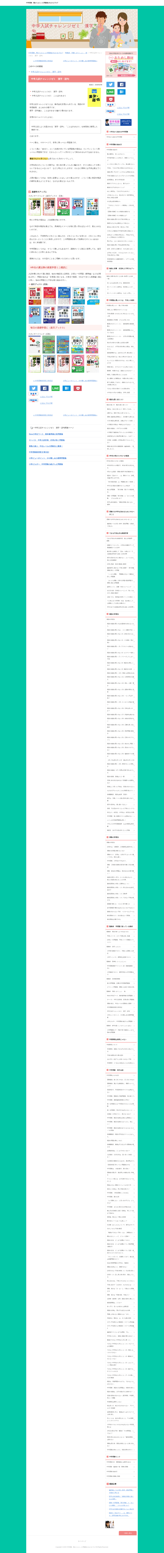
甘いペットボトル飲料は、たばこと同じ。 (120, 293)
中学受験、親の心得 (113, 1197)
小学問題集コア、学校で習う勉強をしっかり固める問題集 (120, 1031)
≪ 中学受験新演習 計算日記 (43, 61)
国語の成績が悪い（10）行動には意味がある (120, 673)
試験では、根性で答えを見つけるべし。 (119, 413)
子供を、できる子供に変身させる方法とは (120, 168)
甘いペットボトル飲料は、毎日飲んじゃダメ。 (120, 288)
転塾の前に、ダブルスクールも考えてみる (120, 367)
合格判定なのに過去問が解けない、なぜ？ (120, 436)
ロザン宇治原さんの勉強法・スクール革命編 (120, 1322)
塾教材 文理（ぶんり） (114, 946)
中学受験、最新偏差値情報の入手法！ (118, 1100)
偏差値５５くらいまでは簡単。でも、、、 (120, 1332)
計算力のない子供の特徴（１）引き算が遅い (120, 1270)
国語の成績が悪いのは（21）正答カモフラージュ (120, 739)
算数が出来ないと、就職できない (117, 1267)
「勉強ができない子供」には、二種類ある (120, 1232)
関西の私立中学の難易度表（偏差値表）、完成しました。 (120, 448)
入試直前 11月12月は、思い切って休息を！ (119, 1156)
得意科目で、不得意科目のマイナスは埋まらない (120, 1091)
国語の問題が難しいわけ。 (115, 1140)
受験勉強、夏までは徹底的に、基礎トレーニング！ (120, 1085)
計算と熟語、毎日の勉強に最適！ (117, 564)
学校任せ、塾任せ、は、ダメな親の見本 (119, 1318)
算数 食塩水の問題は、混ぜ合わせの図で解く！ (120, 872)
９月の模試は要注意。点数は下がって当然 (120, 421)
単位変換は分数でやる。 (114, 919)
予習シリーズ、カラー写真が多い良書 (118, 936)
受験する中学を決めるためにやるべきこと (119, 519)
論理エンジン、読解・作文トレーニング (119, 587)
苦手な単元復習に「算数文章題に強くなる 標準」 (120, 503)
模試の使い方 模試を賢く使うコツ (117, 405)
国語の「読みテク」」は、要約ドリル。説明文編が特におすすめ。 (120, 477)
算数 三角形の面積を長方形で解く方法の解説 (120, 866)
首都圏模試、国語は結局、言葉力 (117, 794)
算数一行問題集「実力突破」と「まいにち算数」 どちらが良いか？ (120, 497)
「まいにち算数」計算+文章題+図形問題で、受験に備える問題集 (120, 582)
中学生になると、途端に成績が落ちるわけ (120, 1336)
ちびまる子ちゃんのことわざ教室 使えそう (120, 790)
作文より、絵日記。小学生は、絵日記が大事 (120, 812)
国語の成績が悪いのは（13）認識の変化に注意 (120, 691)
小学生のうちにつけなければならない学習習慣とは (120, 1426)
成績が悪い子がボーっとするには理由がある (120, 172)
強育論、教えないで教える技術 (116, 1217)
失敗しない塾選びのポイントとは (117, 310)
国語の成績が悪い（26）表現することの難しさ (120, 765)
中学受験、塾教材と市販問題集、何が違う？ (120, 1096)
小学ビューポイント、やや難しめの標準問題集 (47, 458)
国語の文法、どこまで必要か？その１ (118, 1240)
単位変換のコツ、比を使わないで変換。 (119, 915)
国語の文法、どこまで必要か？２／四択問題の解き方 (120, 1245)
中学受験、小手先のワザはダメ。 (117, 861)
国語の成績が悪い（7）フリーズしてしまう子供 (120, 658)
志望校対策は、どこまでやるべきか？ (118, 1151)
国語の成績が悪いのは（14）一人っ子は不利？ (120, 697)
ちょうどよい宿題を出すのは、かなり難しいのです (120, 362)
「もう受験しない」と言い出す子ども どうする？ (120, 1202)
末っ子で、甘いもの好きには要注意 (118, 1306)
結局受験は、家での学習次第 (116, 179)
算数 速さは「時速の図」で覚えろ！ (118, 1295)
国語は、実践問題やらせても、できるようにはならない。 (120, 1383)
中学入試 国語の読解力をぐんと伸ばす (118, 486)
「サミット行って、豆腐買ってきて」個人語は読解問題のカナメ (120, 1258)
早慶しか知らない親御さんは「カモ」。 (119, 1314)
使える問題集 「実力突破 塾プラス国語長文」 (120, 491)
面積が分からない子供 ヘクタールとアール (120, 911)
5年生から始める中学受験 (114, 137)
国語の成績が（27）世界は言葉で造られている (120, 771)
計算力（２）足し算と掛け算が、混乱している (120, 1276)
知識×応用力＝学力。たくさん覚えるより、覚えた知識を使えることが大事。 (120, 878)
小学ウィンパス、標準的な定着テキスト (119, 957)
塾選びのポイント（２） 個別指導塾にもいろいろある (120, 331)
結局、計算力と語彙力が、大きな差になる (120, 249)
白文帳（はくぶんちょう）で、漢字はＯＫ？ (120, 1225)
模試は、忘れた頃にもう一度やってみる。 (120, 409)
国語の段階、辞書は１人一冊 (116, 776)
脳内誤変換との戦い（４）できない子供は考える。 (120, 899)
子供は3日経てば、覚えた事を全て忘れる (119, 357)
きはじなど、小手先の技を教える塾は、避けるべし (120, 348)
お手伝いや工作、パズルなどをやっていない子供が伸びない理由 (120, 254)
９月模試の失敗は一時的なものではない (119, 424)
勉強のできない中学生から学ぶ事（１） (119, 1340)
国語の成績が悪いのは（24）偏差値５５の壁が (120, 755)
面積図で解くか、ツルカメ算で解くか (118, 904)
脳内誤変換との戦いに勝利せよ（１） (118, 883)
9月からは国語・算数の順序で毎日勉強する (120, 471)
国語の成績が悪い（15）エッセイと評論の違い (120, 703)
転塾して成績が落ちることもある (117, 374)
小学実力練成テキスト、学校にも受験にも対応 (120, 952)
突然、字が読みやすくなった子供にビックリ (120, 808)
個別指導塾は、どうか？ (114, 1302)
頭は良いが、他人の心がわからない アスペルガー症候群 (120, 1407)
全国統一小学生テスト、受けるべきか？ (119, 1114)
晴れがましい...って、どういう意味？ (118, 1236)
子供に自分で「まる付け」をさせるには (119, 1285)
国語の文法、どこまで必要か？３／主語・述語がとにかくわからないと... (120, 1252)
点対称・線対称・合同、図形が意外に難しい (120, 1299)
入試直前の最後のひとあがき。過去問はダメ (120, 1161)
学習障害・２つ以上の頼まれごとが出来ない (120, 1063)
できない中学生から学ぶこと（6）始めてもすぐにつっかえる (120, 1370)
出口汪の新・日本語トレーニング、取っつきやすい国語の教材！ (120, 592)
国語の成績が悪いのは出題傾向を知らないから (120, 625)
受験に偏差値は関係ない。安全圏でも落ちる (120, 417)
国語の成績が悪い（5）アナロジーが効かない (120, 648)
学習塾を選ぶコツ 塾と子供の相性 (117, 305)
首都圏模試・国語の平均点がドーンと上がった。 (120, 1136)
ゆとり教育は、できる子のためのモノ (118, 191)
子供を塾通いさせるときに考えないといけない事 (120, 315)
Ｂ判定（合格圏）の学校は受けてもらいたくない (120, 441)
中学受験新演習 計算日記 (39, 452)
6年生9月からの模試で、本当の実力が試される (120, 467)
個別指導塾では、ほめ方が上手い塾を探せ (120, 353)
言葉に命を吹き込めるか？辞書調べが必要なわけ (120, 782)
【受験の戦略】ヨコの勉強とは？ (117, 215)
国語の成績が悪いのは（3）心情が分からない (120, 635)
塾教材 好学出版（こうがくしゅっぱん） (119, 1025)
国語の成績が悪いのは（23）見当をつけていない (120, 749)
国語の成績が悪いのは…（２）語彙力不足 (120, 630)
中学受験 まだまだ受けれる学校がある (119, 1207)
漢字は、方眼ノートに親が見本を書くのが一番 (120, 799)
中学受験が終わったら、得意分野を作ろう (120, 1450)
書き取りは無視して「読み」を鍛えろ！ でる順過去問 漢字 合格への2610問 (120, 553)
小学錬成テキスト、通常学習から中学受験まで (120, 973)
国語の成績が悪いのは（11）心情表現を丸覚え (120, 678)
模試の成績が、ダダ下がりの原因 (117, 428)
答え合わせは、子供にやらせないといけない (120, 1281)
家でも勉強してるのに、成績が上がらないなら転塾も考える (120, 384)
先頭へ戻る (128, 1533)
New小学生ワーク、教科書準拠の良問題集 (46, 434)
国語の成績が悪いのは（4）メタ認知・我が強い (120, 641)
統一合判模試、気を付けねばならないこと (120, 1110)
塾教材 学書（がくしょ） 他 (116, 991)
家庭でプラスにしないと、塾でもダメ (118, 183)
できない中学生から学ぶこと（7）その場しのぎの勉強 (120, 1376)
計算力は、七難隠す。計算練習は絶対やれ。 (120, 847)
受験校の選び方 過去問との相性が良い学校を (120, 1174)
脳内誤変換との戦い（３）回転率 (117, 893)
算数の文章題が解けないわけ (116, 851)
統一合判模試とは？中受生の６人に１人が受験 (120, 1105)
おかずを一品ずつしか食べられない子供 (119, 1059)
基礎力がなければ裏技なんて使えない (118, 223)
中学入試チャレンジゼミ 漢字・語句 (46, 72)
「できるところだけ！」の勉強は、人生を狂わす (120, 207)
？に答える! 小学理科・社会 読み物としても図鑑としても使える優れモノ (120, 602)
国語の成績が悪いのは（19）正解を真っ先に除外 (120, 726)
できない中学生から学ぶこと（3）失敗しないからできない (120, 1351)
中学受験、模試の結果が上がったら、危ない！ (120, 1123)
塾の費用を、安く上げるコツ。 (116, 154)
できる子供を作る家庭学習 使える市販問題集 (119, 540)
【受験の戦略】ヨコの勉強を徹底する (118, 211)
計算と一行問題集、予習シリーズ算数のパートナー (120, 941)
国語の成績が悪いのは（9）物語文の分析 (119, 669)
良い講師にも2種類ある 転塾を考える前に (120, 378)
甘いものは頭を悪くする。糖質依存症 (118, 283)
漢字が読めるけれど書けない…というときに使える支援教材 (120, 559)
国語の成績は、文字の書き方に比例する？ (120, 1391)
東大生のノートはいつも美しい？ (117, 1221)
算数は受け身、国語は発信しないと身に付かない (120, 1445)
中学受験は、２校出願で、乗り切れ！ (118, 1168)
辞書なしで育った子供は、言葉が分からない (120, 786)
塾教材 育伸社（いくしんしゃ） (117, 961)
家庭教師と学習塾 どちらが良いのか (118, 320)
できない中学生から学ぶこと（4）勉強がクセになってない (120, 1358)
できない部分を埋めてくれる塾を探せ (118, 388)
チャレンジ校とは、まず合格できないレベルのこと (120, 1180)
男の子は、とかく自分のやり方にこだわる (120, 241)
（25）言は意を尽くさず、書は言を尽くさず (120, 760)
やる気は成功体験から (113, 201)
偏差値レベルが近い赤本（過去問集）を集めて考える (120, 525)
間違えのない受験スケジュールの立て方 (119, 1185)
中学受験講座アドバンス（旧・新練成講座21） (120, 967)
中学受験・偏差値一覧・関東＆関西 (117, 1467)
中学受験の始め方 (112, 149)
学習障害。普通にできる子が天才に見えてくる (120, 1050)
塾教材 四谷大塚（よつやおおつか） (118, 931)
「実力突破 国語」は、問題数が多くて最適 (120, 482)
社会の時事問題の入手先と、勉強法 (118, 1263)
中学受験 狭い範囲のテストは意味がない (120, 816)
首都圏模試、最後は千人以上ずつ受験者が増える (120, 1146)
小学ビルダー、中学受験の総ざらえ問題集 (46, 464)
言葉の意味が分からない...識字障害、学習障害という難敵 (120, 1397)
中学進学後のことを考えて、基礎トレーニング (120, 159)
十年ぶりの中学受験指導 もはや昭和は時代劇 (120, 825)
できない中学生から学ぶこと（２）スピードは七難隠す (120, 1345)
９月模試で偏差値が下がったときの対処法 (120, 432)
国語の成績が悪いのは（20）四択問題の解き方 (120, 732)
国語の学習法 (111, 619)
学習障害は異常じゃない (114, 1402)
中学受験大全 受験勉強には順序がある (119, 1462)
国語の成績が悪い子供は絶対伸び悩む (118, 245)
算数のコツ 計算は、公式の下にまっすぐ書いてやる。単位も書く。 (120, 856)
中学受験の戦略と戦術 (113, 1476)
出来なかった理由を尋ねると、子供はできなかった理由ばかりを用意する (120, 236)
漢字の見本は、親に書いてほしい (117, 804)
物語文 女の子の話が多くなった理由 (118, 830)
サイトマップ (82, 1541)
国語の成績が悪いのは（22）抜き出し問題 (120, 743)
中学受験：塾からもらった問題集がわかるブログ (42, 3)
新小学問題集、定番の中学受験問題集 (118, 983)
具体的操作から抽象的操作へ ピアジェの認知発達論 (120, 260)
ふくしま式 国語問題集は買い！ (116, 820)
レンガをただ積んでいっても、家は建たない (120, 164)
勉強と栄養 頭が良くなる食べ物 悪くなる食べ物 (120, 277)
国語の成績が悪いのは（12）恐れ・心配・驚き (120, 684)
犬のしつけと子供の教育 (114, 1228)
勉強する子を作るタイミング (116, 187)
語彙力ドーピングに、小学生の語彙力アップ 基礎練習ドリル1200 (120, 546)
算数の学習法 (111, 842)
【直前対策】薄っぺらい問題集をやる (118, 1165)
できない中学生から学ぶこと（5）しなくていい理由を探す (120, 1364)
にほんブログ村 (46, 397)
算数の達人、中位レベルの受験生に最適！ (46, 446)
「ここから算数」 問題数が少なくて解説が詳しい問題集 (120, 575)
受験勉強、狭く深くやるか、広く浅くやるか (120, 1079)
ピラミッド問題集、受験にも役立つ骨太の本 (120, 987)
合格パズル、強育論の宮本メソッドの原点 (120, 597)
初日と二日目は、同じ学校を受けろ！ (118, 1189)
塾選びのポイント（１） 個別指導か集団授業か (120, 325)
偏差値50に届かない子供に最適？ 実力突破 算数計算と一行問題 (120, 569)
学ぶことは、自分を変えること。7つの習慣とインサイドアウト (120, 1419)
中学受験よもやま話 (113, 1075)
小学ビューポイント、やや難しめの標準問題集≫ (80, 61)
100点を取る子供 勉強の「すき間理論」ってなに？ (120, 1432)
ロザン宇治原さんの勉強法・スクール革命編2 (120, 1327)
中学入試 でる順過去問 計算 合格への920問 (120, 607)
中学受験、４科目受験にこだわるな (118, 1193)
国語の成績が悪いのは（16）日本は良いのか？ (120, 710)
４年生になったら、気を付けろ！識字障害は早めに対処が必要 (120, 196)
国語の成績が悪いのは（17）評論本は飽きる (120, 714)
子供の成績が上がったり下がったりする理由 (120, 176)
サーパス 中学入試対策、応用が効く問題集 (47, 440)
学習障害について (112, 1044)
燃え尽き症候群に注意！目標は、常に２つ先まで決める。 (120, 1212)
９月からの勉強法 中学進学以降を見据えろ (120, 231)
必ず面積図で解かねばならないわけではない (120, 908)
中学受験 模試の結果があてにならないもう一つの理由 (120, 1129)
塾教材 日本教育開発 (113, 979)
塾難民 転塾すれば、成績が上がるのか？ (120, 370)
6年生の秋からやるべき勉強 (115, 461)
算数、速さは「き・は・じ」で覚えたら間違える (120, 1290)
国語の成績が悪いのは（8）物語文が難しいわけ (120, 664)
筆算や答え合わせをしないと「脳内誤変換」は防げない (120, 1438)
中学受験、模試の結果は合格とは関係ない (120, 1118)
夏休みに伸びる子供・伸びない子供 (118, 227)
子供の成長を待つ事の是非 (115, 1055)
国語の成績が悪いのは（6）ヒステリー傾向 (120, 652)
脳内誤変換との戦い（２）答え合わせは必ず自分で (120, 889)
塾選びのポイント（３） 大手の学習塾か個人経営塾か (120, 338)
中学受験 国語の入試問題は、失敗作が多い (120, 1388)
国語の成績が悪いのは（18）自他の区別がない (120, 720)
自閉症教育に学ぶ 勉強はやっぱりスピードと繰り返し (120, 1413)
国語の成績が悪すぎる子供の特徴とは (118, 219)
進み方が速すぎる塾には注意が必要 (118, 342)
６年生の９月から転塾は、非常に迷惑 (118, 392)
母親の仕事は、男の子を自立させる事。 (119, 1310)
